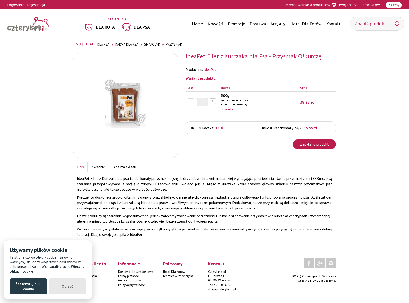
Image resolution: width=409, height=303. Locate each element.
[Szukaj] (397, 23)
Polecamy (173, 264)
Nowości (215, 23)
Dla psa (142, 27)
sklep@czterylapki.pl (222, 289)
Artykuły (278, 23)
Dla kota (105, 27)
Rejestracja (36, 4)
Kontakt (333, 23)
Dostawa (258, 23)
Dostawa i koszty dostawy (135, 272)
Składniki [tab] (98, 166)
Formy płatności (128, 276)
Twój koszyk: (359, 4)
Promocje (236, 23)
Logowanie (15, 4)
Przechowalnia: (307, 4)
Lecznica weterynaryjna (178, 276)
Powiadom (228, 109)
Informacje (129, 264)
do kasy (393, 5)
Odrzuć (67, 286)
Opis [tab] (80, 166)
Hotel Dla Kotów (305, 23)
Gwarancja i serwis (130, 280)
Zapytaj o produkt (314, 144)
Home (197, 23)
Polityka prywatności (131, 285)
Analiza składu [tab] (124, 166)
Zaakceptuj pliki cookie (28, 286)
